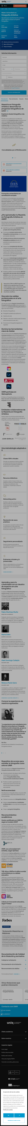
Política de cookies (8, 1109)
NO (8, 1115)
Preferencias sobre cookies (14, 1120)
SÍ (19, 1115)
